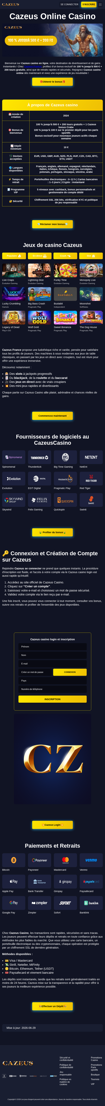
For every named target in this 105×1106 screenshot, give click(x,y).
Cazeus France (33, 66)
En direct (37, 256)
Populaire (12, 256)
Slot (89, 256)
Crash (63, 256)
